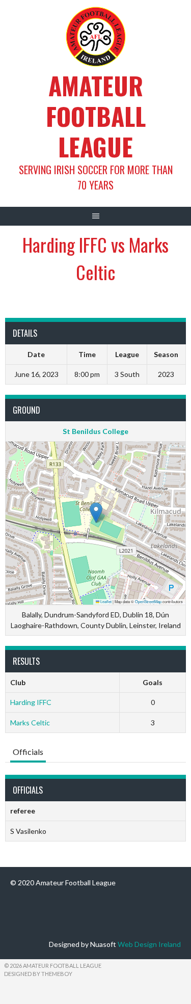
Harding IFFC (30, 702)
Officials (28, 751)
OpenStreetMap (148, 601)
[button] (96, 512)
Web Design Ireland (149, 944)
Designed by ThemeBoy (38, 973)
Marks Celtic (30, 722)
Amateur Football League (96, 116)
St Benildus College (95, 431)
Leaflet (105, 601)
